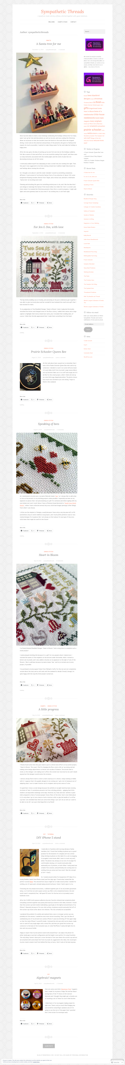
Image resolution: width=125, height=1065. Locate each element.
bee (57, 496)
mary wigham (96, 121)
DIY (44, 834)
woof (85, 143)
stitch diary (102, 133)
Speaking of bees (48, 424)
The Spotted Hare (89, 288)
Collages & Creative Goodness (92, 207)
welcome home (99, 140)
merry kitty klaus (97, 124)
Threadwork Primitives (90, 292)
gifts (86, 108)
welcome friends (88, 140)
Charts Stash (62, 22)
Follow (88, 329)
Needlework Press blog (90, 252)
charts (42, 706)
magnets (87, 121)
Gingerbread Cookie (95, 108)
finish (98, 102)
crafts (48, 40)
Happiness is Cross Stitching (91, 223)
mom (85, 126)
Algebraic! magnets (48, 978)
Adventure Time (66, 989)
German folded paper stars (95, 105)
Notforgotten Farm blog (90, 256)
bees (90, 95)
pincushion (101, 126)
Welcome (51, 22)
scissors (94, 133)
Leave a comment (60, 357)
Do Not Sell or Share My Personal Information (71, 1055)
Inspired (86, 231)
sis (98, 133)
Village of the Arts (96, 138)
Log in (85, 345)
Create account (88, 340)
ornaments (94, 126)
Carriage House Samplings (91, 203)
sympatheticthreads (51, 49)
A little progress (49, 709)
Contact (73, 22)
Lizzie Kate (87, 243)
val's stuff (87, 138)
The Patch (86, 276)
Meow (91, 124)
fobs (103, 102)
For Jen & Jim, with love (49, 227)
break (92, 99)
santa (89, 133)
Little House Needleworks (91, 239)
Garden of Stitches (89, 215)
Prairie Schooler (88, 260)
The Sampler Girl (99, 136)
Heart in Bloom (48, 555)
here (31, 882)
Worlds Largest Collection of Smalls (94, 306)
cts (94, 102)
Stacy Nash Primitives (89, 268)
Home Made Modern (89, 227)
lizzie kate (99, 118)
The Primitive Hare (89, 280)
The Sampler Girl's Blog (90, 284)
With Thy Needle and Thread (92, 296)
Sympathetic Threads (62, 11)
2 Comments (61, 233)
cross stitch (48, 224)
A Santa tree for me (48, 44)
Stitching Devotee (89, 272)
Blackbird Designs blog (90, 199)
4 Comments (59, 561)
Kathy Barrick (87, 235)
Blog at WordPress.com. (45, 1055)
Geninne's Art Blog (89, 219)
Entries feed (87, 349)
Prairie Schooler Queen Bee (48, 352)
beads (85, 95)
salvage (85, 133)
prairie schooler (92, 129)
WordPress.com (88, 357)
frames (86, 105)
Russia (103, 130)
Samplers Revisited (89, 264)
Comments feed (88, 353)
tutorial (50, 834)
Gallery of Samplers (89, 211)
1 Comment (61, 49)
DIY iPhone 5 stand (48, 837)
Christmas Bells (88, 102)
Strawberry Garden (89, 136)
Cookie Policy (36, 1062)
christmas (98, 98)
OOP (88, 126)
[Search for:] (94, 31)
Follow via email (92, 312)
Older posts (49, 1046)
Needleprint (87, 247)
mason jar (86, 124)
